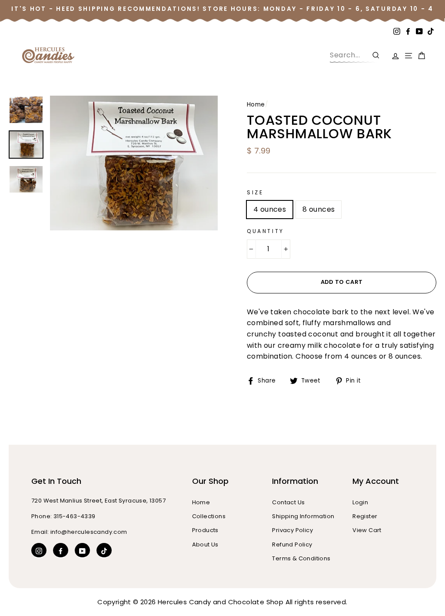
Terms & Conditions (301, 558)
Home (256, 104)
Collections (209, 516)
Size (255, 192)
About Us (205, 544)
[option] (134, 163)
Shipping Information (303, 516)
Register (364, 516)
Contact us (288, 502)
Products (205, 530)
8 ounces (318, 209)
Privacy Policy (292, 530)
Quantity (265, 231)
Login (360, 502)
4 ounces (269, 209)
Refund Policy (292, 544)
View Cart (367, 530)
